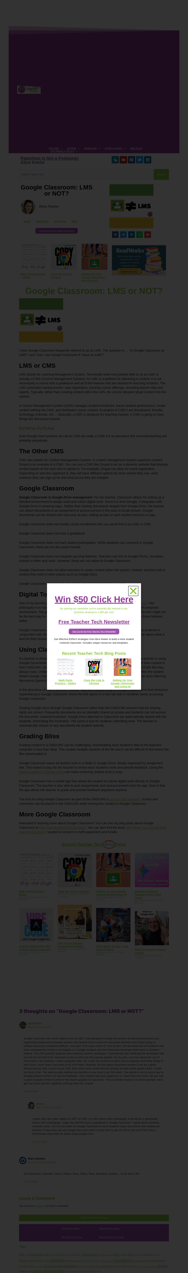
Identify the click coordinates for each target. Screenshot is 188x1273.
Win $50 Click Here (94, 599)
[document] (94, 636)
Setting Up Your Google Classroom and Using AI (122, 683)
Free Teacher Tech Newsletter (94, 622)
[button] (133, 591)
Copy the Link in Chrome (94, 682)
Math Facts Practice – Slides (65, 682)
